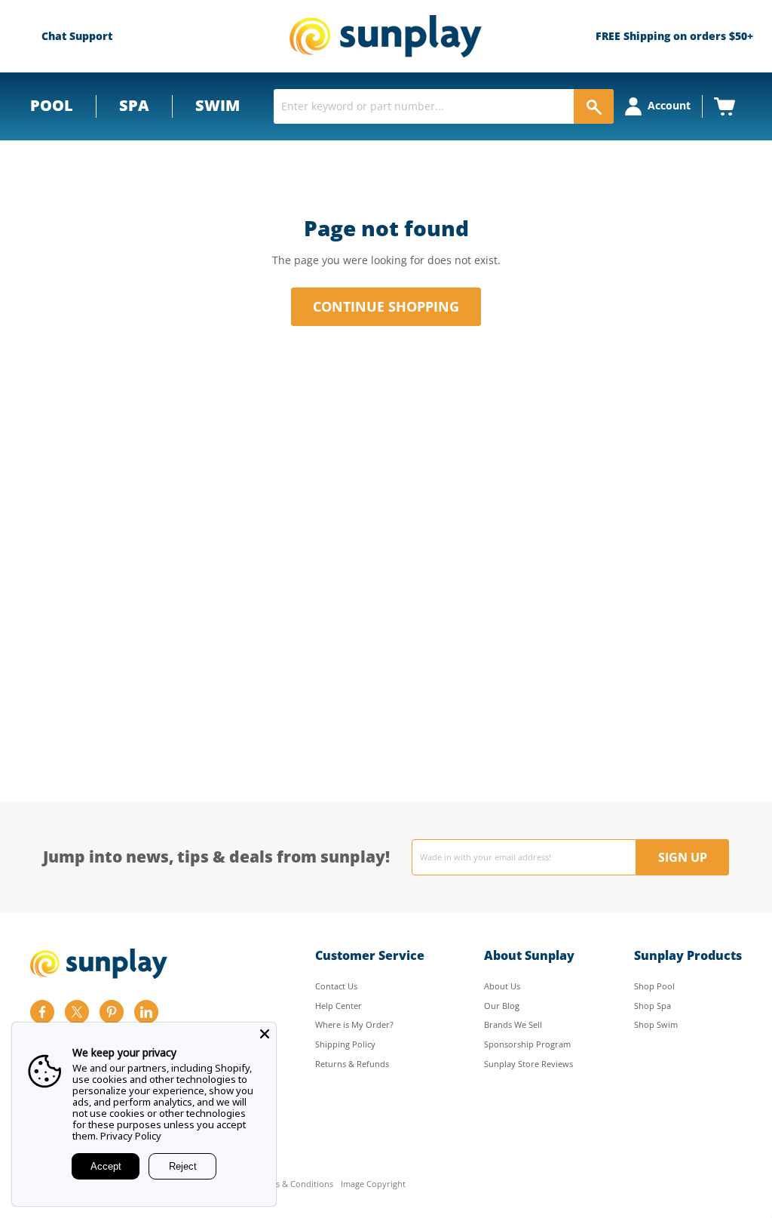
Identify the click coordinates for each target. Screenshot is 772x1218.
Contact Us (336, 986)
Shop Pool (654, 986)
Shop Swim (656, 1024)
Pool (51, 105)
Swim (217, 105)
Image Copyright (373, 1184)
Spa (134, 105)
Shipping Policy (345, 1044)
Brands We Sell (513, 1024)
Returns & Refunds (352, 1063)
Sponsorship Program (527, 1044)
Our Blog (501, 1005)
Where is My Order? (354, 1024)
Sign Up (682, 857)
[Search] (594, 106)
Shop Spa (652, 1005)
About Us (502, 986)
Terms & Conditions (294, 1184)
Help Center (338, 1005)
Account (669, 105)
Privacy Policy (130, 1136)
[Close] (264, 1033)
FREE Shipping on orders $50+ (674, 36)
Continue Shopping (386, 306)
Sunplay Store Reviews (528, 1063)
